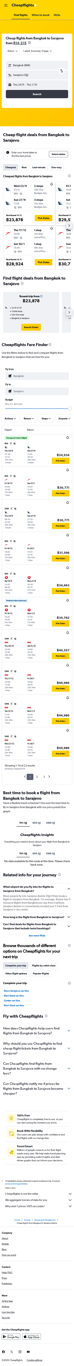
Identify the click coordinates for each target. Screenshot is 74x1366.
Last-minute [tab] (38, 167)
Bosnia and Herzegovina (44, 1220)
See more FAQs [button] (37, 935)
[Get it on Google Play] (11, 1336)
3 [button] (44, 776)
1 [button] (30, 776)
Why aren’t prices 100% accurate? (25, 1206)
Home (17, 1220)
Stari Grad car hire (14, 995)
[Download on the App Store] (31, 1336)
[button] (6, 5)
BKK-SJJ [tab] (37, 822)
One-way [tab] (56, 167)
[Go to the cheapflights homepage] (24, 5)
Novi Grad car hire (14, 1005)
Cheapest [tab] (10, 167)
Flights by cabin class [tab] (43, 965)
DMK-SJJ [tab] (50, 822)
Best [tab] (24, 167)
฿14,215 (20, 43)
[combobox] (40, 376)
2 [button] (37, 776)
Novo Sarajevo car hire (16, 990)
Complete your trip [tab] (15, 965)
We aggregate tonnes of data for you (26, 1200)
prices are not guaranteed (16, 1184)
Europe (27, 1220)
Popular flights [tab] (41, 973)
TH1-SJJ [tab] (23, 822)
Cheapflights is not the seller (21, 1193)
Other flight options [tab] (16, 973)
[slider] (70, 408)
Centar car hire (12, 1000)
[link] (31, 327)
